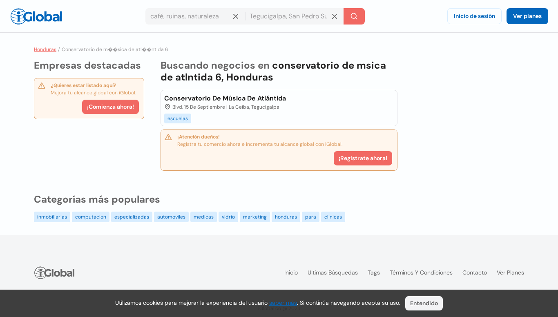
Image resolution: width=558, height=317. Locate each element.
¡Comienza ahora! (110, 106)
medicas (204, 217)
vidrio (228, 217)
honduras (286, 217)
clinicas (333, 217)
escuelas (177, 118)
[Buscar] (354, 16)
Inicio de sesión (474, 16)
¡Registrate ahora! (363, 158)
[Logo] (36, 16)
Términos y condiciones (421, 272)
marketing (255, 217)
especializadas (131, 217)
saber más (283, 302)
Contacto (474, 272)
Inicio (291, 272)
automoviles (171, 217)
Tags (374, 272)
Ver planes (527, 16)
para (310, 217)
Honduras (45, 49)
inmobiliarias (52, 217)
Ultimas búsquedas (333, 272)
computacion (90, 217)
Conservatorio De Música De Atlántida (225, 98)
